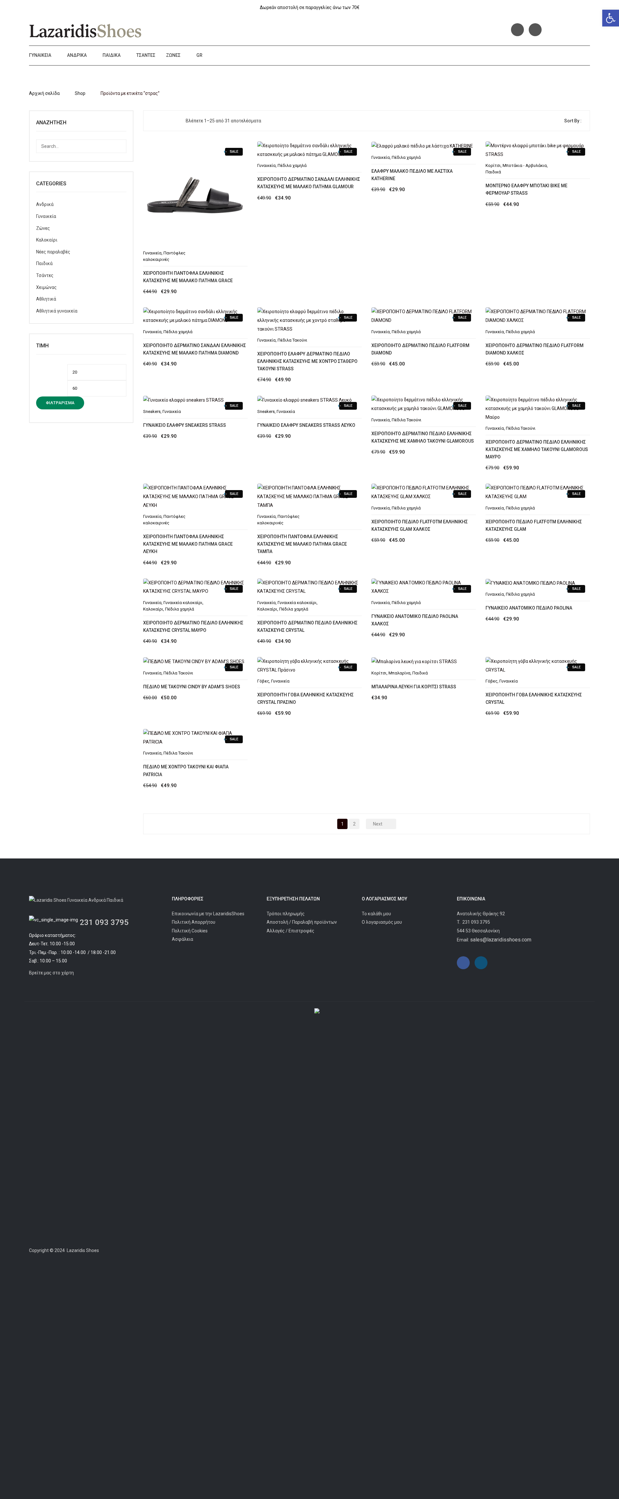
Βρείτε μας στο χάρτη (51, 972)
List (164, 121)
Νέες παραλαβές (53, 251)
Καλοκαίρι (46, 239)
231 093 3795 (104, 922)
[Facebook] (517, 29)
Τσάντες (145, 55)
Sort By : (573, 120)
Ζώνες (173, 55)
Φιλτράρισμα (60, 402)
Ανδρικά (77, 55)
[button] (610, 18)
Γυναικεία (40, 55)
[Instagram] (535, 29)
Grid (153, 121)
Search (119, 146)
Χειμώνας (46, 287)
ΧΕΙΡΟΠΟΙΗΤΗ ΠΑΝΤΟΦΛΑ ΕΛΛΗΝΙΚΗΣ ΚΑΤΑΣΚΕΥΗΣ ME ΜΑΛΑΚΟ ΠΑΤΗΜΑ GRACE (188, 277)
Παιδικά (112, 55)
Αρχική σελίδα (44, 93)
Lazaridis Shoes (82, 1250)
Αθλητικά (46, 299)
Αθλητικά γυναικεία (56, 310)
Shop (80, 93)
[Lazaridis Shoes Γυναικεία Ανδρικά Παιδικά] (85, 30)
